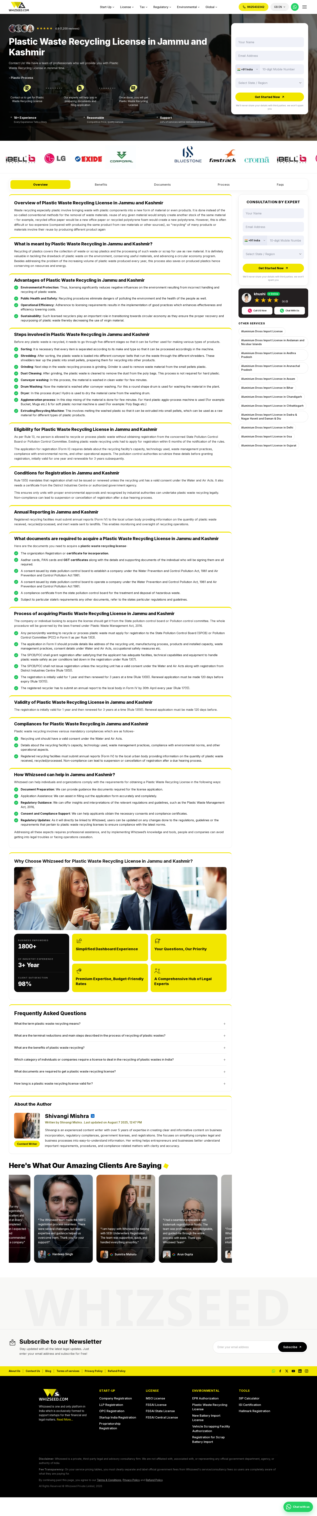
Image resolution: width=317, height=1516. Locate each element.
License (125, 7)
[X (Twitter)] (286, 1371)
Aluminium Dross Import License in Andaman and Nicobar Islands (272, 342)
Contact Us (33, 1371)
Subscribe (290, 1347)
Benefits (101, 184)
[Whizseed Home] (19, 7)
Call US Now (260, 310)
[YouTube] (293, 1371)
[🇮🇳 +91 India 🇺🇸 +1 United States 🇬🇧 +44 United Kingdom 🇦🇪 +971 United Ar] (247, 69)
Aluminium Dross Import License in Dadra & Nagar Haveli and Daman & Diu (269, 416)
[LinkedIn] (300, 1371)
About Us (14, 1371)
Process (224, 184)
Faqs (280, 184)
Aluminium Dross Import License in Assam (268, 378)
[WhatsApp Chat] (273, 1371)
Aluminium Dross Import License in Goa (266, 436)
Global (209, 7)
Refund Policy (116, 1371)
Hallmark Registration (254, 1411)
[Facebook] (280, 1371)
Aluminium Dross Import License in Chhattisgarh (272, 405)
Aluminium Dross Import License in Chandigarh (271, 396)
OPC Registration (111, 1411)
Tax (142, 7)
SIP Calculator (249, 1398)
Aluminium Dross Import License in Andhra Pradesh (268, 355)
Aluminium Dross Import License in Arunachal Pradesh (270, 367)
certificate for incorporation (87, 553)
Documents (162, 184)
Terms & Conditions (109, 1480)
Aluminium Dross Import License (262, 331)
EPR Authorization (205, 1398)
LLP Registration (111, 1405)
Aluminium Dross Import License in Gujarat (268, 445)
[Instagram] (306, 1371)
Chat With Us (292, 310)
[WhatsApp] (295, 7)
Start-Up (106, 7)
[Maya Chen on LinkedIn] (92, 1116)
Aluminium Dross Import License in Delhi (267, 427)
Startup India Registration (117, 1417)
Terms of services (68, 1371)
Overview (40, 184)
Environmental (187, 7)
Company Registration (115, 1398)
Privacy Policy (94, 1371)
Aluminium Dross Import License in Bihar (267, 387)
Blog (48, 1371)
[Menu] (304, 7)
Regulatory (160, 7)
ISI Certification (250, 1405)
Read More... (65, 1419)
